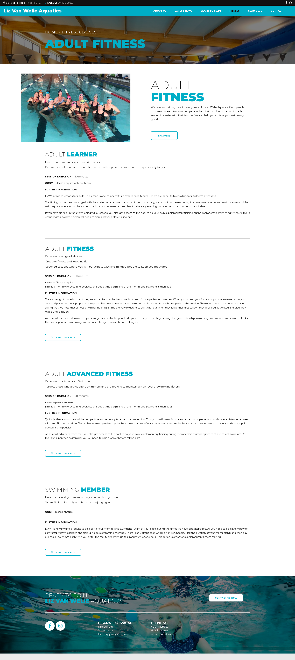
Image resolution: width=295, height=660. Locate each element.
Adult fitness (159, 626)
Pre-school (105, 626)
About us (159, 10)
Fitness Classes (79, 32)
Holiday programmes (112, 634)
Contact (277, 10)
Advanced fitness (162, 634)
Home (51, 32)
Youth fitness (159, 630)
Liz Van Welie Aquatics (32, 11)
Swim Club (255, 10)
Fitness (234, 10)
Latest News (183, 10)
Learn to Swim (211, 10)
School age (105, 630)
